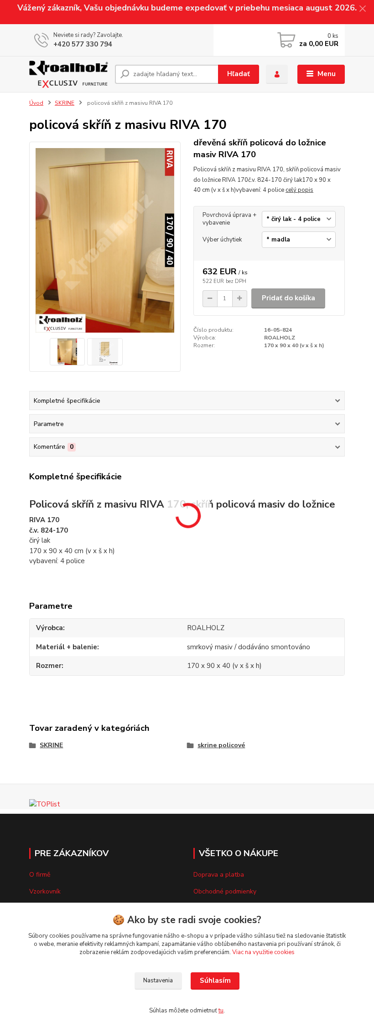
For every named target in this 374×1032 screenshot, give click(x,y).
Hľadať (238, 73)
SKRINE (64, 103)
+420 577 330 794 (82, 44)
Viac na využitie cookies (263, 952)
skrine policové (221, 745)
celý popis (299, 190)
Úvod (36, 103)
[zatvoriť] (362, 9)
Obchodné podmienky (224, 891)
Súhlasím (215, 980)
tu (220, 1010)
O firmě (39, 874)
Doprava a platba (218, 874)
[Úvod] (68, 74)
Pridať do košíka (288, 298)
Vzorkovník (45, 891)
